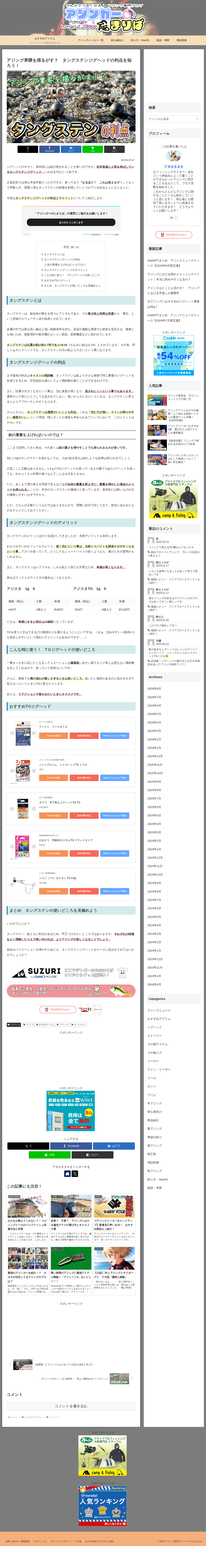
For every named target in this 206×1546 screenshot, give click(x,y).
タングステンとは (54, 254)
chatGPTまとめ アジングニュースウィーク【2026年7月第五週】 (173, 318)
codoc (116, 234)
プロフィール (40, 1541)
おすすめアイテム (46, 1025)
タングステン (80, 1025)
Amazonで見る (53, 736)
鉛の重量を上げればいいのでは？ (66, 264)
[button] (114, 149)
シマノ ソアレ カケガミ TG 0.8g (57, 878)
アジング (30, 1025)
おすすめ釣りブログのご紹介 (99, 1541)
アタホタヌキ (96, 234)
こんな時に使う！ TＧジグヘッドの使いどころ (72, 275)
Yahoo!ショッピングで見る (115, 736)
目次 (66, 247)
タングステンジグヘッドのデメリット (66, 269)
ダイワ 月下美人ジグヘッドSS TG (59, 802)
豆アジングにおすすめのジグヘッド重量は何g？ (173, 304)
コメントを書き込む (71, 1406)
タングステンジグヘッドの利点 (62, 259)
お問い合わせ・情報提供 (17, 1541)
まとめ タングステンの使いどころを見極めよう (72, 285)
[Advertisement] (71, 1057)
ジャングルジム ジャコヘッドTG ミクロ (63, 764)
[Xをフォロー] (75, 1173)
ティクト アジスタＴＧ (53, 726)
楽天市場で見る (84, 736)
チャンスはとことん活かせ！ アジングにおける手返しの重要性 (173, 290)
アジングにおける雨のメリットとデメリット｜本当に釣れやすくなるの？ (173, 277)
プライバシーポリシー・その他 (66, 1541)
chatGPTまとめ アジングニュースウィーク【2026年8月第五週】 (173, 263)
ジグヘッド (15, 1025)
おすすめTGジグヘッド (57, 280)
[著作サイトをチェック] (67, 1173)
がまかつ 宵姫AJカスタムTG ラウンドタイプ (66, 840)
